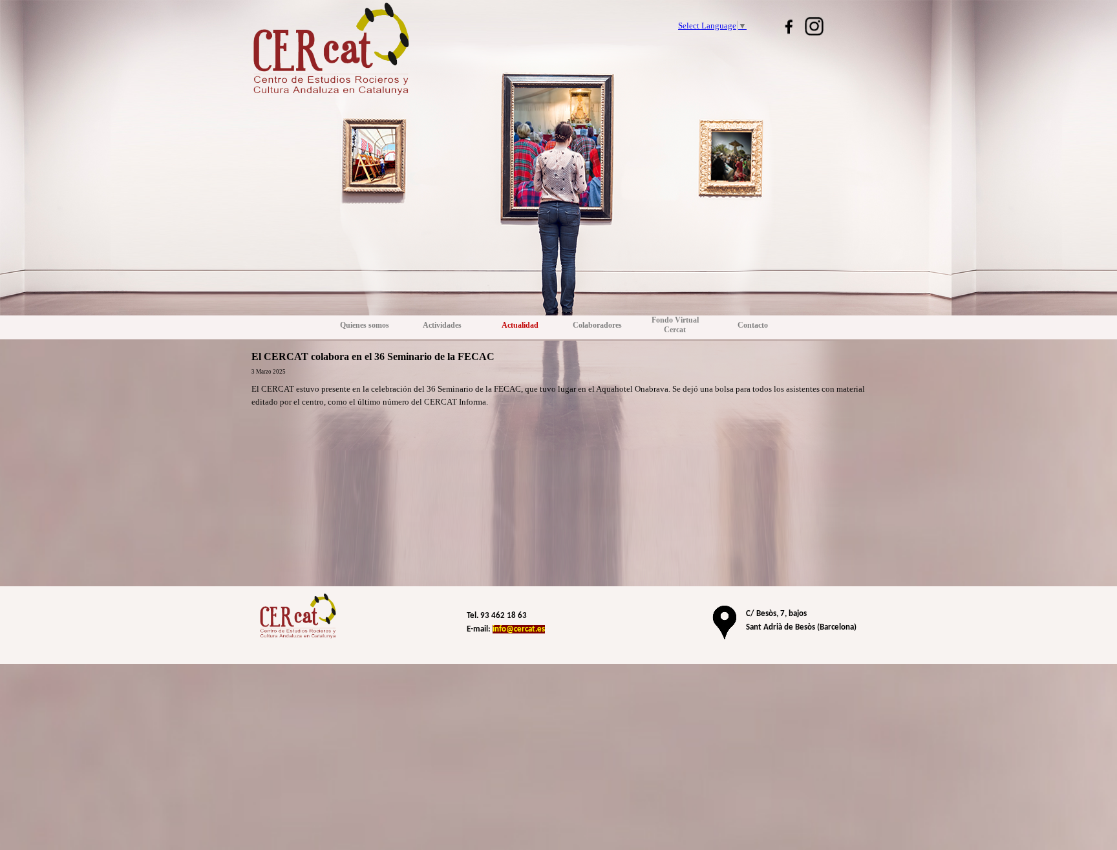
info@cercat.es (519, 629)
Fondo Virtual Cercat (675, 324)
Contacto (753, 325)
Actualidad (520, 325)
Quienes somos (364, 325)
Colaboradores (597, 325)
